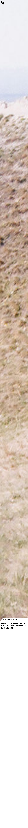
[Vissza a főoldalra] (3, 3)
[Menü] (26, 3)
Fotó (11, 619)
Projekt (15, 619)
